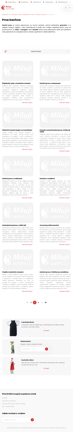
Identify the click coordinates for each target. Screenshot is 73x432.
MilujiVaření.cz (6, 14)
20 (45, 302)
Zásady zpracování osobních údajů (13, 404)
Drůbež (38, 14)
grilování (63, 25)
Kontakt (4, 398)
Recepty (14, 14)
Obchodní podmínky (9, 401)
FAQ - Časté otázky (8, 406)
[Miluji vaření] (7, 7)
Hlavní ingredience (24, 14)
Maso (33, 14)
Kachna (43, 14)
